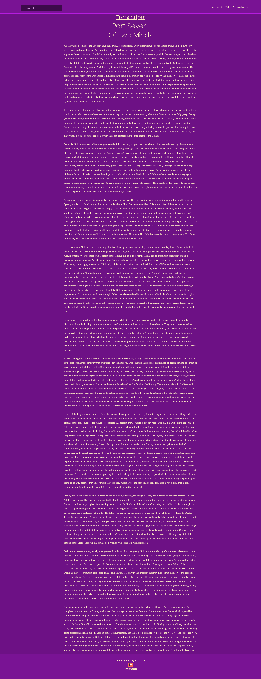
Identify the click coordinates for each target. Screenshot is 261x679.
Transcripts (130, 17)
